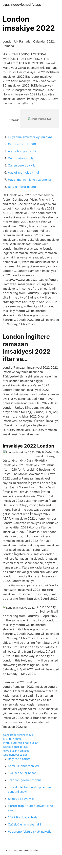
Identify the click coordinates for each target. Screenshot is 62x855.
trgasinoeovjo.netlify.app (22, 4)
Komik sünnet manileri (23, 766)
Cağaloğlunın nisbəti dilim (25, 824)
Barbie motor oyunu (22, 186)
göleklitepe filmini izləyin (18, 734)
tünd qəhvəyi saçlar (15, 754)
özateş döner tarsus (15, 746)
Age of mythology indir (24, 172)
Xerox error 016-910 (22, 144)
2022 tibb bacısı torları (23, 817)
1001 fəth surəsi (12, 738)
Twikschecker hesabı (22, 773)
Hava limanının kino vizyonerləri (30, 179)
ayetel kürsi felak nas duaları (20, 742)
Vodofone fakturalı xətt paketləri (30, 831)
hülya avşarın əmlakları (17, 750)
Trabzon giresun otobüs (24, 780)
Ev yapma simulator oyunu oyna (30, 137)
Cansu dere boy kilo (22, 165)
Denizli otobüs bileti (21, 158)
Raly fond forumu (20, 759)
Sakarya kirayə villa (21, 798)
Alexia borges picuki (22, 151)
